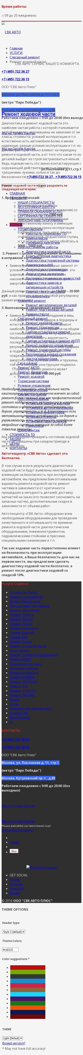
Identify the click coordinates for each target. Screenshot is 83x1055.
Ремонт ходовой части (28, 114)
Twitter (15, 879)
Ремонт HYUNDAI (23, 681)
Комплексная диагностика (30, 708)
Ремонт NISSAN (22, 695)
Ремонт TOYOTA (23, 690)
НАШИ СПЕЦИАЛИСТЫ (36, 202)
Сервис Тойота (22, 614)
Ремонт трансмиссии (26, 597)
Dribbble (16, 884)
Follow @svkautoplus (17, 830)
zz (11, 722)
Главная (16, 48)
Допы (14, 704)
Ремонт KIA (19, 686)
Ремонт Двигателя (24, 610)
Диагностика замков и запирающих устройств (44, 285)
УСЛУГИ (16, 225)
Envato (15, 893)
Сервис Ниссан (21, 619)
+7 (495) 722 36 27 (15, 71)
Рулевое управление (34, 385)
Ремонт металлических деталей (51, 305)
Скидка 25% (19, 713)
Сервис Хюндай (22, 632)
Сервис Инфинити (24, 628)
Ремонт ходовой (31, 376)
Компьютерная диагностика (48, 256)
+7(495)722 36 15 (68, 177)
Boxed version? (13, 1043)
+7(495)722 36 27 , (41, 177)
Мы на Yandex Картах (18, 805)
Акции (15, 699)
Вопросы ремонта (24, 673)
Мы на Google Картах (18, 821)
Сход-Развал (20, 650)
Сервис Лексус (21, 623)
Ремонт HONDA (22, 677)
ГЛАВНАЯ (17, 193)
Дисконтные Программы (29, 606)
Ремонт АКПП (20, 659)
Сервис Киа (19, 637)
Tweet (14, 842)
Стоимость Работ (23, 592)
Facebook (17, 888)
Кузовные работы (24, 668)
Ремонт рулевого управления (33, 655)
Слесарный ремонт (25, 57)
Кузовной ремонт (32, 300)
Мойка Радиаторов (25, 601)
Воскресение (20, 717)
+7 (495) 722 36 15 (15, 79)
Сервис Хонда (20, 641)
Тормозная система (33, 381)
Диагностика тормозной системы (52, 260)
